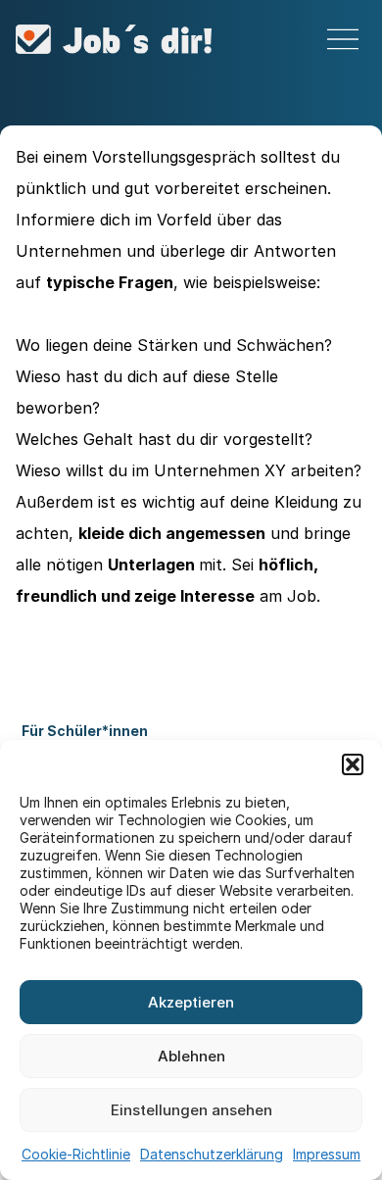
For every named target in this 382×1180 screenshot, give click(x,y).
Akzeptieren (191, 1002)
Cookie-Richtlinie (76, 1154)
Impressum (326, 1154)
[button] (352, 764)
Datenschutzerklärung (211, 1154)
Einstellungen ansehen (191, 1110)
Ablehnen (191, 1056)
